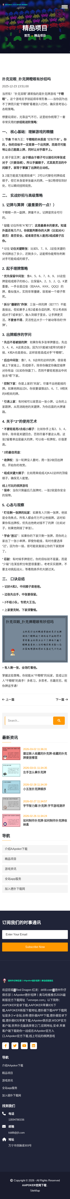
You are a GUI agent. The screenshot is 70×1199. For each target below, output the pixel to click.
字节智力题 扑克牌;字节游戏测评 (44, 805)
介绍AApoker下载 (16, 848)
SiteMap (35, 1190)
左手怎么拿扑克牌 (34, 772)
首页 (27, 35)
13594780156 (16, 1119)
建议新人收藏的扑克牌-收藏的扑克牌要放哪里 (45, 755)
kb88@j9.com (16, 1132)
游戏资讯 (10, 868)
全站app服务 (13, 878)
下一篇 (60, 699)
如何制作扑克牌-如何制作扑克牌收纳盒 (45, 822)
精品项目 (10, 858)
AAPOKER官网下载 (34, 1185)
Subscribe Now (35, 946)
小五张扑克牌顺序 (34, 789)
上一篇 (9, 699)
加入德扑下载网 (15, 888)
